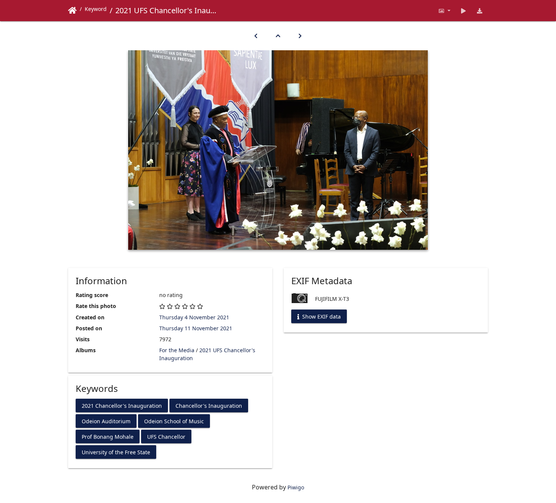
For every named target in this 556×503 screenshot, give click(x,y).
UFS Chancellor (166, 436)
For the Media (176, 350)
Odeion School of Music (174, 420)
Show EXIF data (321, 316)
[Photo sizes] (444, 10)
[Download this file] (480, 10)
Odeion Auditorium (106, 420)
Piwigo (295, 487)
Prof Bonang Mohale (108, 436)
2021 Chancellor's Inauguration (122, 405)
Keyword (96, 8)
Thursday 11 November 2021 (195, 328)
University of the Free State (116, 451)
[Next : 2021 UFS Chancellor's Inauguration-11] (300, 35)
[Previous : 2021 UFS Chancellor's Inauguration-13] (256, 35)
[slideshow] (463, 10)
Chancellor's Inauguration (208, 405)
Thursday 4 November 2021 (194, 317)
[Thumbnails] (278, 35)
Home (72, 10)
